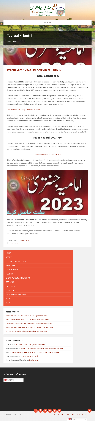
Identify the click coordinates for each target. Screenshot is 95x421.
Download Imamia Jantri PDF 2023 (47, 154)
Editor (22, 240)
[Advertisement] (70, 389)
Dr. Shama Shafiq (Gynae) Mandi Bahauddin (30, 345)
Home (9, 41)
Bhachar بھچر (33, 360)
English (10, 380)
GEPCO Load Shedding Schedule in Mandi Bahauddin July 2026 (27, 331)
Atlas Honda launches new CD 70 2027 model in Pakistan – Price (27, 320)
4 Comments (13, 243)
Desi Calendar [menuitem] (87, 415)
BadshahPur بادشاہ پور (30, 356)
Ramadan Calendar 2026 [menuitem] (62, 415)
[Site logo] (47, 16)
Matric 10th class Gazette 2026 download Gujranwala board (26, 316)
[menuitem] (38, 253)
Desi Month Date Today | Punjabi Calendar (23, 109)
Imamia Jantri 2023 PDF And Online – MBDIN (34, 69)
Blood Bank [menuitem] (76, 415)
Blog (27, 240)
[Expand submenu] (69, 257)
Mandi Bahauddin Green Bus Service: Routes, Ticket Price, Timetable (29, 327)
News (15, 41)
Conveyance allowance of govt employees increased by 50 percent (29, 323)
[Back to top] (90, 411)
